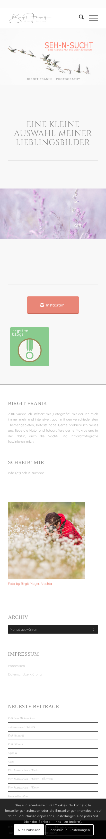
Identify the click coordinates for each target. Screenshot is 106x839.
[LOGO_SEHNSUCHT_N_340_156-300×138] (44, 18)
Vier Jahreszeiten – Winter (23, 770)
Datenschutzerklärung (25, 674)
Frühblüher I (15, 744)
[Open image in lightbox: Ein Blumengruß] (100, 237)
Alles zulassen (29, 830)
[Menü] (91, 18)
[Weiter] (94, 211)
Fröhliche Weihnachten (21, 718)
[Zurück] (11, 211)
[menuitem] (79, 18)
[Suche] (79, 18)
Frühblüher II (16, 735)
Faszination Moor (18, 796)
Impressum (16, 666)
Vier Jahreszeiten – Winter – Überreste (30, 779)
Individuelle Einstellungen (70, 830)
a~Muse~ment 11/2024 (21, 727)
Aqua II (12, 753)
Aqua (11, 761)
